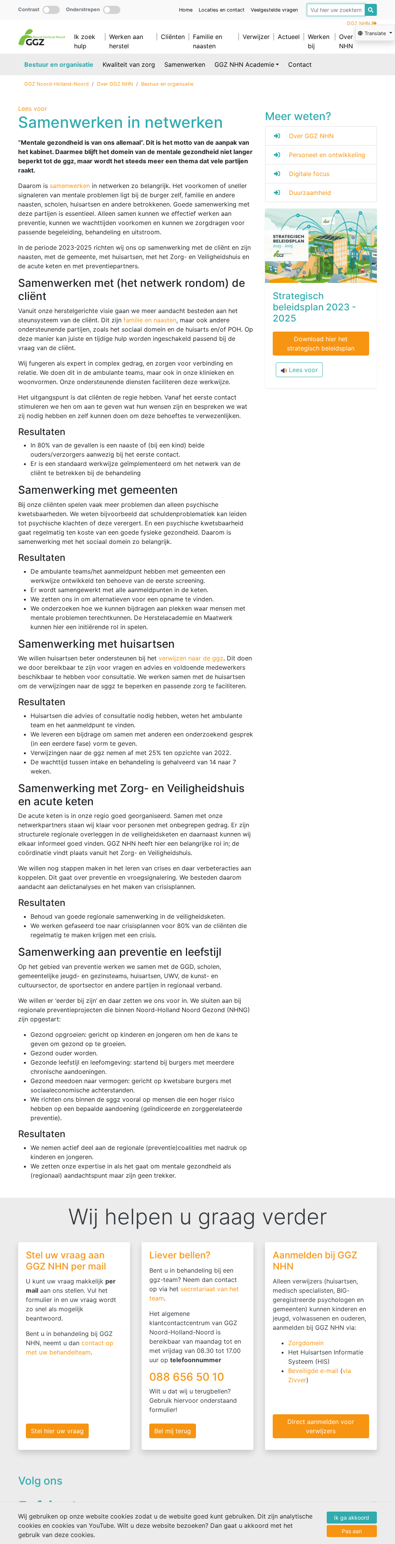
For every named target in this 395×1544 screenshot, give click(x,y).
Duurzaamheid (310, 192)
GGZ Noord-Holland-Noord (56, 84)
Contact (300, 64)
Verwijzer (256, 37)
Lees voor (302, 370)
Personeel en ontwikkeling (327, 155)
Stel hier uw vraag (57, 1431)
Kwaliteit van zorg (129, 64)
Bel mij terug (172, 1431)
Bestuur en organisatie (58, 64)
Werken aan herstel (126, 41)
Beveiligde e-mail (313, 1371)
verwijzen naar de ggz (191, 658)
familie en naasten (149, 320)
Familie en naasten (207, 41)
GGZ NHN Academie (244, 64)
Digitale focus (309, 174)
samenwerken (70, 186)
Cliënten (173, 37)
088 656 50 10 (188, 1376)
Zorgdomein (306, 1343)
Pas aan (352, 1531)
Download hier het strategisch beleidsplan (320, 343)
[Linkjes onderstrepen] (111, 10)
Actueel (289, 37)
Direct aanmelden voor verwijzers (320, 1426)
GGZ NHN (359, 23)
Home (185, 10)
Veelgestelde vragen (274, 10)
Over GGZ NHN (353, 41)
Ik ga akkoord (351, 1517)
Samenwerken (184, 64)
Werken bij (318, 41)
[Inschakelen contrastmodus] (51, 10)
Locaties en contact (222, 10)
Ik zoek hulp (84, 41)
